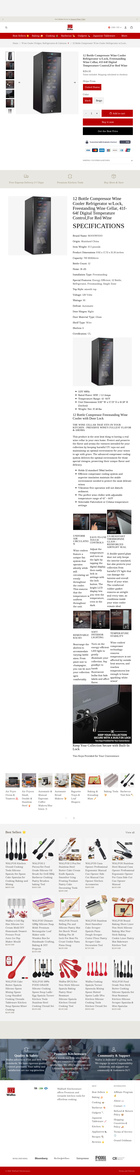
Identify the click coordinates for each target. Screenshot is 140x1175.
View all (130, 832)
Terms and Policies (127, 1171)
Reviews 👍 (98, 1142)
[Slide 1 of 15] (10, 56)
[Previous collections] (66, 818)
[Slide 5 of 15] (10, 94)
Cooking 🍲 (98, 1102)
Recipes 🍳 (98, 1136)
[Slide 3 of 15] (10, 75)
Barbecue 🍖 (99, 1107)
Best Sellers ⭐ (100, 1092)
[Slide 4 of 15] (10, 84)
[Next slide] (137, 19)
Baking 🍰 (97, 1097)
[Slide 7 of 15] (10, 113)
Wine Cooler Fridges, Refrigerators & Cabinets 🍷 (45, 43)
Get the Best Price (108, 131)
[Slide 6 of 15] (10, 103)
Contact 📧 (120, 1106)
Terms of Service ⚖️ (123, 1133)
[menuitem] (124, 36)
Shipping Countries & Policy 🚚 (120, 1123)
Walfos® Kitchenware (21, 1171)
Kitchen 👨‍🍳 (98, 1126)
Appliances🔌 (99, 1131)
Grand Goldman (123, 1140)
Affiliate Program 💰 (123, 1093)
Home (15, 43)
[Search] (6, 27)
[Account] (125, 27)
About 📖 (119, 1100)
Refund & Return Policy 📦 (123, 1112)
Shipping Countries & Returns (96, 160)
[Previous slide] (3, 19)
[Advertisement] (70, 8)
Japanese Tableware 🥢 (99, 1119)
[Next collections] (74, 818)
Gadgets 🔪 (98, 1112)
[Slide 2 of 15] (10, 65)
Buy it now (108, 122)
